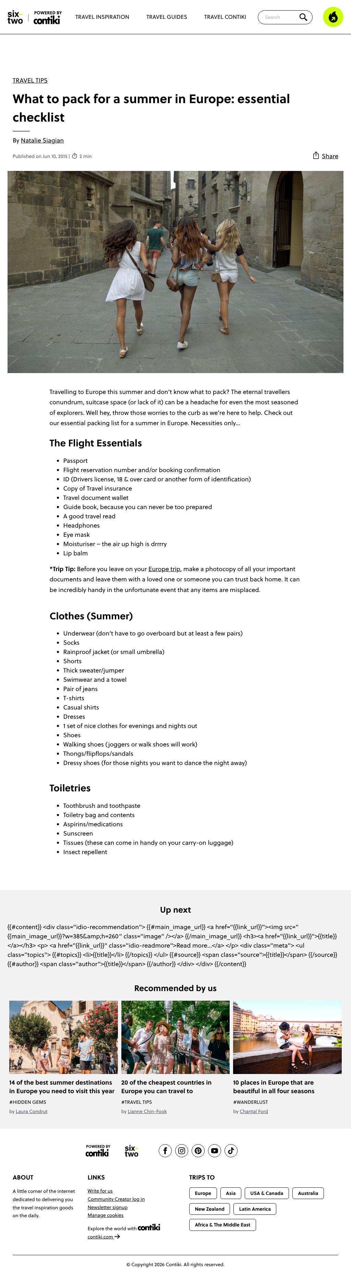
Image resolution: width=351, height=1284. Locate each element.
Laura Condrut (32, 1111)
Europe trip (164, 569)
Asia (230, 1193)
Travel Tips (30, 80)
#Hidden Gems (27, 1102)
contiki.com (101, 1236)
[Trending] (333, 17)
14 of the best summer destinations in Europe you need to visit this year (61, 1086)
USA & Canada (266, 1193)
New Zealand (210, 1209)
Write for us (100, 1190)
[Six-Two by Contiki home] (15, 17)
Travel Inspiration (102, 17)
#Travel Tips (136, 1102)
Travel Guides (166, 17)
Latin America (255, 1209)
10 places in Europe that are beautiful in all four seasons (273, 1086)
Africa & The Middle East (222, 1224)
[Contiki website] (98, 1151)
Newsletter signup (108, 1207)
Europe (203, 1193)
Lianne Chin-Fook (147, 1111)
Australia (308, 1193)
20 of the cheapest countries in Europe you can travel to (166, 1086)
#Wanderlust (250, 1102)
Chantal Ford (254, 1111)
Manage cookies (106, 1215)
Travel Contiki (225, 17)
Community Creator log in (116, 1199)
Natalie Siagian (42, 140)
